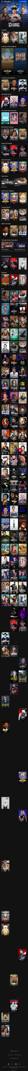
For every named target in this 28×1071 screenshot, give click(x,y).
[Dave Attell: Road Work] (23, 512)
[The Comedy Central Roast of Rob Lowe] (23, 461)
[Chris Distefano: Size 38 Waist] (14, 410)
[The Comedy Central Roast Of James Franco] (23, 448)
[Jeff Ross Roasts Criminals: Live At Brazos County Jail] (5, 651)
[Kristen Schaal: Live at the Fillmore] (23, 727)
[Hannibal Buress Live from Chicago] (23, 587)
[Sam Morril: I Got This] (14, 917)
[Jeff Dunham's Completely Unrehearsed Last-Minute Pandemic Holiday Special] (23, 625)
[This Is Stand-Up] (14, 967)
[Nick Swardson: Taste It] (14, 815)
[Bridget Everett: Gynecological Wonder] (23, 372)
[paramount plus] (7, 1)
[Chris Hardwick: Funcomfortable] (23, 410)
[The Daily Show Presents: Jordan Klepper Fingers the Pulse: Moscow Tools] (14, 714)
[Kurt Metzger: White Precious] (23, 739)
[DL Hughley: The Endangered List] (14, 499)
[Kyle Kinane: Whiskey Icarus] (23, 752)
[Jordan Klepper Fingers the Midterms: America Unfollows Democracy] (23, 701)
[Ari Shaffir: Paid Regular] (5, 347)
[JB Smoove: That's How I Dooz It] (14, 613)
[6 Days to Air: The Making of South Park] (5, 296)
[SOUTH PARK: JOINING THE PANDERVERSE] (14, 904)
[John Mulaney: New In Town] (5, 689)
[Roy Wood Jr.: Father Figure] (5, 879)
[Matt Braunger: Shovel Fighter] (5, 777)
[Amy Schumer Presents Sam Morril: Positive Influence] (23, 322)
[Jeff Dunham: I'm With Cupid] (14, 625)
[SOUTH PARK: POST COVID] (23, 891)
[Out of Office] (23, 828)
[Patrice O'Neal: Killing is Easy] (14, 841)
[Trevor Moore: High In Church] (5, 993)
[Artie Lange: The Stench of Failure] (14, 347)
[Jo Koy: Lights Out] (23, 663)
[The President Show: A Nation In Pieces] (23, 853)
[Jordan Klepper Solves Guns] (5, 701)
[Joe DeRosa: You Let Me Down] (5, 676)
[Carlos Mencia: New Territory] (14, 398)
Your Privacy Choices (14, 1058)
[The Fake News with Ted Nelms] (14, 575)
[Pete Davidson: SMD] (5, 853)
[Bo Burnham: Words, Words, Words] (14, 372)
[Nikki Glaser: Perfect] (23, 815)
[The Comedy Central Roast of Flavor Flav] (14, 448)
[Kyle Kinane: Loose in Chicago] (14, 752)
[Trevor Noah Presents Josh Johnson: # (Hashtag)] (23, 993)
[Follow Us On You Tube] (16, 1064)
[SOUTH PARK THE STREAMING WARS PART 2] (5, 904)
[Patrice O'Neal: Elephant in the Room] (5, 841)
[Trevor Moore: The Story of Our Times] (14, 993)
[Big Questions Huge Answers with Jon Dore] (5, 372)
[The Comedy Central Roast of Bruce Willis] (14, 436)
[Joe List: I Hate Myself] (14, 676)
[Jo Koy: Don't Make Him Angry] (14, 663)
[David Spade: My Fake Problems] (5, 524)
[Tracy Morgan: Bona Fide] (23, 980)
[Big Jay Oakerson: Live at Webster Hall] (23, 360)
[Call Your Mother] (23, 385)
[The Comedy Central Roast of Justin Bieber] (5, 461)
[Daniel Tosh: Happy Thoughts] (14, 512)
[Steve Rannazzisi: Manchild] (23, 929)
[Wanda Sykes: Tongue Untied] (14, 1018)
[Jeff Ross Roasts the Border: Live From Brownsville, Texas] (14, 651)
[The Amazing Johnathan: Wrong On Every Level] (23, 309)
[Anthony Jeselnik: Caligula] (23, 334)
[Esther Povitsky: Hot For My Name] (14, 562)
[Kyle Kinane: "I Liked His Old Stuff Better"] (5, 752)
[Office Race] (14, 828)
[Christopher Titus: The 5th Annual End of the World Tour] (5, 423)
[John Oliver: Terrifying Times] (23, 689)
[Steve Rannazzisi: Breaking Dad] (14, 929)
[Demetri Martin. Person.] (14, 524)
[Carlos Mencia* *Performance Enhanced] (5, 398)
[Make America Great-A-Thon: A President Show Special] (14, 765)
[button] (2, 1)
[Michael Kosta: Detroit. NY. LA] (14, 777)
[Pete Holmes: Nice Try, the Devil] (14, 853)
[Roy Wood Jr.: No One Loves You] (23, 879)
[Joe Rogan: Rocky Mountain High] (23, 676)
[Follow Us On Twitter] (12, 1064)
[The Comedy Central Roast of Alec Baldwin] (23, 423)
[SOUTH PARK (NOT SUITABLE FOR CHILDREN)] (23, 904)
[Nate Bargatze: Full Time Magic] (5, 803)
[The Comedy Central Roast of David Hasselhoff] (5, 448)
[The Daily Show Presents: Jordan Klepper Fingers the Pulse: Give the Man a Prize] (23, 955)
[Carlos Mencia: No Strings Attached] (23, 398)
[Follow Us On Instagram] (19, 1064)
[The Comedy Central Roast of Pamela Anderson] (14, 461)
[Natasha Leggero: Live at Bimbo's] (23, 790)
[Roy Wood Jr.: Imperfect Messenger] (14, 879)
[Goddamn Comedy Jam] (23, 575)
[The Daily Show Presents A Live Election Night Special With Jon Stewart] (23, 499)
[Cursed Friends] (23, 486)
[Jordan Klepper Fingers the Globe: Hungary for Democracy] (14, 701)
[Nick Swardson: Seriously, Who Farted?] (5, 815)
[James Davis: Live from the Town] (23, 613)
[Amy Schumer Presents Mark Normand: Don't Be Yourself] (5, 322)
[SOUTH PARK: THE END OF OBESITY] (5, 917)
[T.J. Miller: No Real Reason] (14, 942)
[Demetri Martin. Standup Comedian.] (23, 524)
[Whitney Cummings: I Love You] (23, 1018)
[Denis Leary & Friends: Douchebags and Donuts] (5, 537)
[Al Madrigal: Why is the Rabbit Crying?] (5, 309)
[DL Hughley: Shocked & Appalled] (5, 499)
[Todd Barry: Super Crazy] (5, 980)
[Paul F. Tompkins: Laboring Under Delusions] (23, 841)
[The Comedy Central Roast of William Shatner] (5, 474)
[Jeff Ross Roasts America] (14, 638)
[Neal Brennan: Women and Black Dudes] (23, 803)
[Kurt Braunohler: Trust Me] (14, 739)
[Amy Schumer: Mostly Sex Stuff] (5, 334)
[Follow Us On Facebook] (8, 1064)
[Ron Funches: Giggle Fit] (23, 866)
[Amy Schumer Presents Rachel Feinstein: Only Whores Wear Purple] (14, 322)
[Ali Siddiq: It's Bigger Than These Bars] (14, 309)
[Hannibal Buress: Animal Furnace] (14, 587)
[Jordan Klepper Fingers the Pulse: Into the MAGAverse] (5, 714)
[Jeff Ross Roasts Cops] (23, 638)
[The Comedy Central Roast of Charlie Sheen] (23, 436)
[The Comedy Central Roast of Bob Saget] (5, 436)
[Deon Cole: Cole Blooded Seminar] (14, 537)
